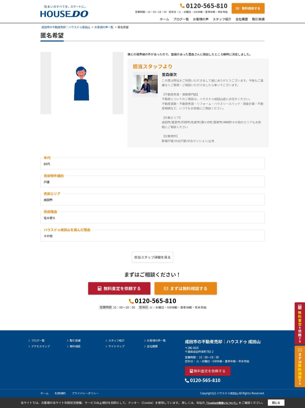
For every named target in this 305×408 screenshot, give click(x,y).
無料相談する (250, 8)
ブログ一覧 (181, 19)
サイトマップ (116, 346)
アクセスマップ (40, 346)
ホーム (164, 19)
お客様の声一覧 (156, 340)
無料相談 (75, 346)
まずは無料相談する (188, 288)
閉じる (276, 403)
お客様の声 (201, 19)
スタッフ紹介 (222, 19)
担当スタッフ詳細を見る (152, 257)
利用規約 (60, 393)
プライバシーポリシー (85, 393)
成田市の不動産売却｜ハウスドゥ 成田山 (223, 341)
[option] (81, 83)
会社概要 (241, 19)
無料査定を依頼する (122, 288)
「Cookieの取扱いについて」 (222, 402)
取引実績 (258, 19)
